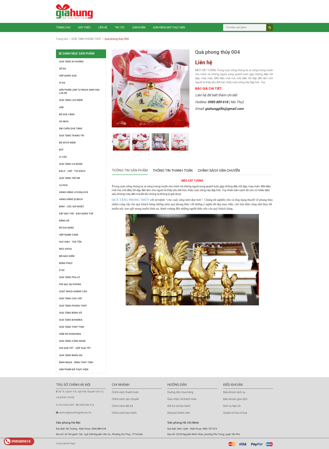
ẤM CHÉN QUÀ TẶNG (70, 128)
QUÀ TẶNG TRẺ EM (69, 178)
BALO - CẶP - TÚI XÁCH (72, 171)
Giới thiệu (84, 27)
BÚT (61, 149)
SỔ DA (62, 68)
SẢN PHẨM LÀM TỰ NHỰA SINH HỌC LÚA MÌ (79, 91)
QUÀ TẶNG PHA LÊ (69, 277)
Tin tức (120, 27)
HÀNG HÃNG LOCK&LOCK (73, 192)
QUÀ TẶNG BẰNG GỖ (70, 312)
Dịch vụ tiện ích (232, 405)
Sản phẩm (138, 27)
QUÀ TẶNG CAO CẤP (70, 298)
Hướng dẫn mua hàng (180, 392)
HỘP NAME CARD (68, 234)
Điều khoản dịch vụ (234, 392)
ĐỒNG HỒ (64, 220)
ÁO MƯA (64, 121)
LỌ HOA (63, 185)
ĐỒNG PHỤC (66, 263)
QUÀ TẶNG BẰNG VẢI (70, 355)
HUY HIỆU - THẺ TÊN (70, 242)
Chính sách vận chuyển (125, 399)
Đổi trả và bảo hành (178, 405)
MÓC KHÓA (65, 249)
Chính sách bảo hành (124, 412)
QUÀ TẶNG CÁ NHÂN (70, 164)
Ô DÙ (61, 270)
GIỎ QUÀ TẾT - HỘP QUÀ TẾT (75, 348)
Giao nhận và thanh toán (181, 399)
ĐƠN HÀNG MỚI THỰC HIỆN (169, 27)
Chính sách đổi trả (122, 405)
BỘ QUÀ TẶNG (67, 114)
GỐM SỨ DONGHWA (70, 334)
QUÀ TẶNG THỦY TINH (71, 327)
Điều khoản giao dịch (235, 399)
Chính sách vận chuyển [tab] (219, 170)
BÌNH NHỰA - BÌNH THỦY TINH (76, 362)
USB (61, 107)
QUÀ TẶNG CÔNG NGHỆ (72, 341)
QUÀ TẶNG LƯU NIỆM (71, 100)
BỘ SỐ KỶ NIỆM (67, 142)
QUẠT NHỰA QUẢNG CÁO (73, 291)
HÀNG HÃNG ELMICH (71, 199)
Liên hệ (102, 27)
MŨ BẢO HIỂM (66, 256)
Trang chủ (63, 27)
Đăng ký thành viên (178, 412)
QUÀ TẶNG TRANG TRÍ (71, 135)
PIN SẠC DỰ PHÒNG (70, 284)
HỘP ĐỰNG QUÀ (68, 75)
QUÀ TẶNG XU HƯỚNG (71, 61)
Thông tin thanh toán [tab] (173, 170)
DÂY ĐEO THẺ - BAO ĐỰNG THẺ (76, 213)
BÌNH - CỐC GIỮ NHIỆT (71, 206)
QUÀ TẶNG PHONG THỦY (86, 38)
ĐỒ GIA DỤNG (66, 227)
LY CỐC (63, 157)
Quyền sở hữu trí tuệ (235, 412)
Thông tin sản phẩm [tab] (130, 170)
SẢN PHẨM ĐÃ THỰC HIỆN (73, 369)
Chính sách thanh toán (125, 392)
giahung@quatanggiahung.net (75, 412)
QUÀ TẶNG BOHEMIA (70, 320)
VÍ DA (62, 82)
